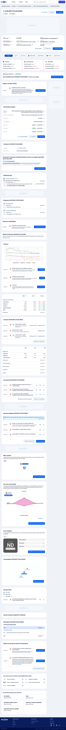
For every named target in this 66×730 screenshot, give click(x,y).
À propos (36, 728)
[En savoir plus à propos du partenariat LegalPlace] (22, 679)
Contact (23, 55)
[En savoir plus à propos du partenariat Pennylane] (44, 682)
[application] (24, 253)
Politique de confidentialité (55, 728)
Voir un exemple (20, 93)
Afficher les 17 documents (39, 341)
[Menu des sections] (3, 56)
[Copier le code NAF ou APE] (38, 41)
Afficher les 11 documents (39, 399)
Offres (26, 1)
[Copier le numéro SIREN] (9, 38)
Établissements (32, 55)
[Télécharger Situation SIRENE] (44, 128)
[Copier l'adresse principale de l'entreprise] (58, 38)
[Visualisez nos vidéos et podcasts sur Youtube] (56, 725)
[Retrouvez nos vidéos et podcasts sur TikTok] (59, 725)
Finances (49, 55)
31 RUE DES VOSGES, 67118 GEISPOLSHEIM (48, 38)
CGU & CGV (40, 728)
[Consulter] (40, 385)
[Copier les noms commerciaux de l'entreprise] (44, 122)
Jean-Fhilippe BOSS (44, 41)
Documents (58, 55)
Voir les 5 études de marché (39, 668)
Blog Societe (52, 721)
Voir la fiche (42, 205)
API (13, 726)
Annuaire (14, 724)
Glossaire (32, 722)
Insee (41, 45)
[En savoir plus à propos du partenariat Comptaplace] (22, 685)
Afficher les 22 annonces (29, 441)
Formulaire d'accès (6, 237)
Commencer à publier (41, 418)
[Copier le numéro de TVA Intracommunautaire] (11, 45)
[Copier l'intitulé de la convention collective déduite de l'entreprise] (44, 115)
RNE (43, 45)
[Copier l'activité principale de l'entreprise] (44, 112)
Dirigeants (42, 55)
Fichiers (14, 722)
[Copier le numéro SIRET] (12, 41)
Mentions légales (38, 48)
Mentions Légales (62, 728)
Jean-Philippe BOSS (10, 632)
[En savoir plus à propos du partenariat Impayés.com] (44, 679)
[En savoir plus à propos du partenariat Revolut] (22, 682)
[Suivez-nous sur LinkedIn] (51, 725)
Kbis (17, 55)
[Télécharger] (43, 385)
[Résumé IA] (36, 385)
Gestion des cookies (47, 728)
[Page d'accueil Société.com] (4, 2)
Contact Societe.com (34, 721)
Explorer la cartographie (38, 581)
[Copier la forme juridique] (32, 45)
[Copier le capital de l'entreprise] (44, 118)
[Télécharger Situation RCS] (44, 125)
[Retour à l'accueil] (4, 719)
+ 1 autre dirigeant (51, 41)
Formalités (21, 1)
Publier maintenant (40, 441)
